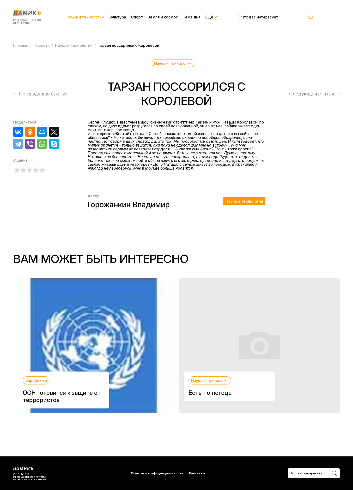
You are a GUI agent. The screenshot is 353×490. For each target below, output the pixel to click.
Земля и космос (163, 17)
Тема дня (192, 17)
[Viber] (30, 144)
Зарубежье (36, 380)
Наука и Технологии (173, 63)
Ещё (209, 17)
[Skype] (54, 144)
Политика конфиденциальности (157, 473)
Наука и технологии (85, 17)
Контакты (197, 473)
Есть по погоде (210, 392)
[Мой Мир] (42, 132)
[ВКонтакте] (18, 132)
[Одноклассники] (30, 132)
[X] (54, 132)
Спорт (137, 17)
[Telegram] (18, 144)
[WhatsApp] (42, 144)
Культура (117, 17)
